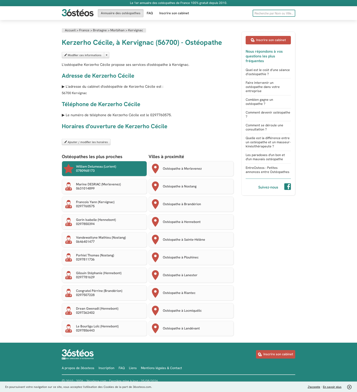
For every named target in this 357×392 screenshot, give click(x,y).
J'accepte (314, 387)
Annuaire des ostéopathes (120, 13)
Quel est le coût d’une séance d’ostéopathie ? (268, 72)
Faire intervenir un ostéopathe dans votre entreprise (263, 87)
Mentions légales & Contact (161, 368)
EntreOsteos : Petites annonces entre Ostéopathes (267, 170)
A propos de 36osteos (78, 368)
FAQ (150, 13)
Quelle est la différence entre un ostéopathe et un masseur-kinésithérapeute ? (268, 142)
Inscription (106, 368)
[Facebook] (287, 187)
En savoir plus (332, 387)
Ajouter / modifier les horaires (87, 142)
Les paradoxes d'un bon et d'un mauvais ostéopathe (265, 157)
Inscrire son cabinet (174, 13)
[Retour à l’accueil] (78, 13)
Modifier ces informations (84, 55)
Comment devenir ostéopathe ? (268, 114)
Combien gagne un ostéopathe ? (259, 101)
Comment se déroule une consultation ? (264, 127)
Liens (133, 368)
